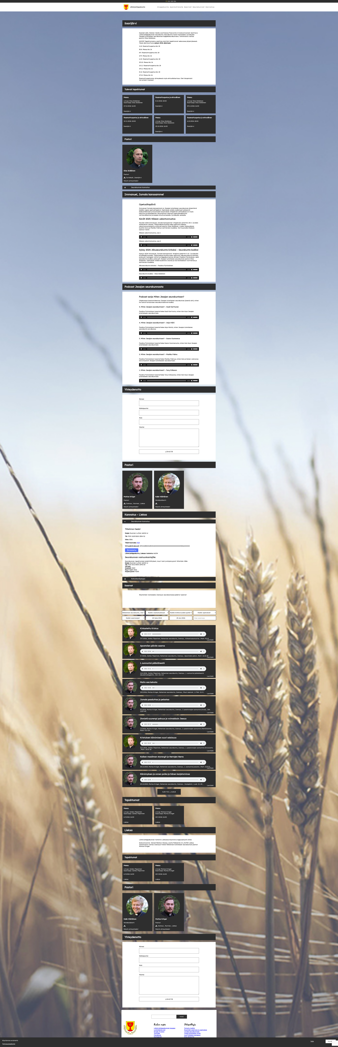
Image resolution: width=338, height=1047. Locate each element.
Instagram (158, 1037)
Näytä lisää (169, 792)
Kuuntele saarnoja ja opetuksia (195, 1030)
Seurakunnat (199, 7)
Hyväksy (331, 1041)
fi (167, 1)
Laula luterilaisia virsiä (192, 1033)
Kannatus (210, 7)
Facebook (157, 1035)
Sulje (312, 1041)
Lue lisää (210, 640)
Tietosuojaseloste (8, 1044)
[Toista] (141, 237)
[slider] (195, 236)
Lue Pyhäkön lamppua (192, 1035)
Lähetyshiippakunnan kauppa (164, 1028)
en (175, 1)
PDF (138, 543)
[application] (169, 237)
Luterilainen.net (159, 1030)
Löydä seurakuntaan (191, 1032)
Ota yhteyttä (189, 1037)
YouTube (157, 1033)
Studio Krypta (159, 1032)
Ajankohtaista (176, 7)
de (172, 1)
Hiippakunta (163, 7)
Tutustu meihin (189, 1028)
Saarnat (188, 7)
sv (169, 1)
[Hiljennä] (192, 237)
